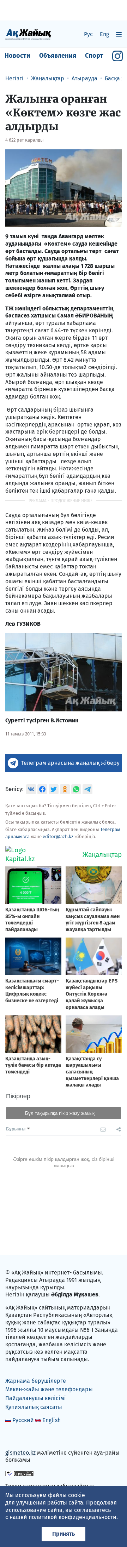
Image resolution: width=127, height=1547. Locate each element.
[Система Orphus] (19, 1472)
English (51, 1420)
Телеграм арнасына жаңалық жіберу (70, 763)
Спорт (94, 55)
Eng (104, 34)
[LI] (20, 1437)
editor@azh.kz (58, 836)
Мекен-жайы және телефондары (49, 1389)
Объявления (57, 55)
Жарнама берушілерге (35, 1380)
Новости (17, 55)
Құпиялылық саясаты (33, 1407)
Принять (63, 1533)
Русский (23, 1420)
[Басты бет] (28, 34)
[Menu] (119, 34)
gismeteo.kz (20, 1452)
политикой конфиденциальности (72, 1517)
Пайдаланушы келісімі (35, 1398)
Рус (88, 34)
